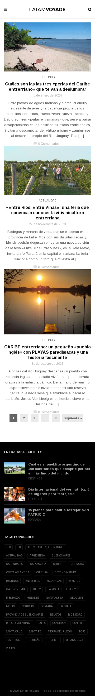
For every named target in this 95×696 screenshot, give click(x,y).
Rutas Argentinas (18, 623)
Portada (34, 519)
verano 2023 (74, 640)
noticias (28, 606)
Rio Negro (75, 614)
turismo (53, 640)
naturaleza (54, 597)
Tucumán (33, 640)
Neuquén (76, 597)
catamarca (38, 564)
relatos (55, 614)
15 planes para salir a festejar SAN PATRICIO (58, 512)
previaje (66, 606)
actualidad (14, 555)
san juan (59, 623)
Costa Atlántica (17, 572)
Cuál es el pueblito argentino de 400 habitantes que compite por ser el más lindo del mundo (59, 468)
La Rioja (53, 589)
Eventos (74, 580)
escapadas (54, 580)
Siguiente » (73, 418)
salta (42, 623)
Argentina (37, 555)
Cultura (42, 572)
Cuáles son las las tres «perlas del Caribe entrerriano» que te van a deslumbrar (47, 87)
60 (19, 547)
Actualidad (47, 200)
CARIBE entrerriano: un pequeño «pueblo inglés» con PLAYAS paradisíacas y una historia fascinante (47, 352)
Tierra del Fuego (60, 631)
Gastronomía (16, 589)
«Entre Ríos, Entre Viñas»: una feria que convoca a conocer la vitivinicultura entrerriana (47, 212)
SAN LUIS (78, 623)
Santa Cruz (14, 631)
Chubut (58, 564)
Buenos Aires (61, 555)
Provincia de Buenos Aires (24, 614)
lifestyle (72, 589)
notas (10, 606)
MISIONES (33, 597)
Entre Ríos (32, 580)
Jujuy (36, 589)
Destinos (48, 77)
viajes (10, 648)
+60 (8, 547)
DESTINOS (12, 580)
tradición (13, 640)
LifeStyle (35, 499)
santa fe (35, 631)
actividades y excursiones (45, 547)
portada (47, 606)
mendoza (13, 597)
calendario (14, 564)
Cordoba (77, 564)
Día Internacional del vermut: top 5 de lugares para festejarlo (58, 491)
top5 (82, 631)
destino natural (66, 572)
